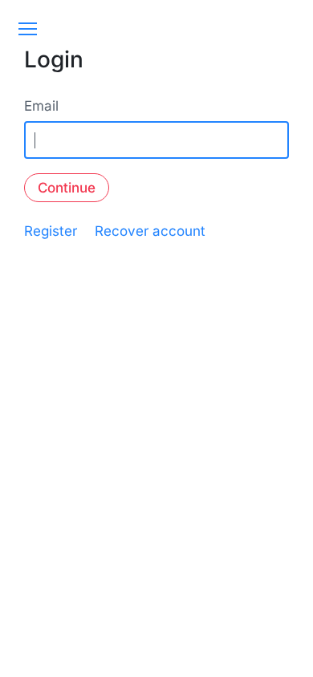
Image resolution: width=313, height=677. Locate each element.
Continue (67, 188)
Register (50, 231)
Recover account (150, 231)
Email (41, 106)
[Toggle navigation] (27, 28)
